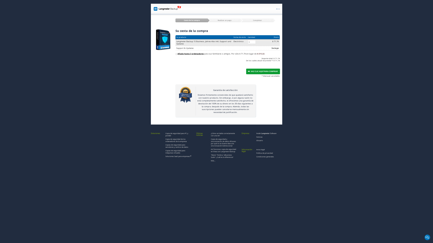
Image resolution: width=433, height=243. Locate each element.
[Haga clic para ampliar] (163, 37)
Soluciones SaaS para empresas (177, 156)
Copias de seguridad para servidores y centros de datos (176, 146)
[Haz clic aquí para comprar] (249, 71)
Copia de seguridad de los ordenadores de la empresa (176, 140)
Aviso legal (260, 149)
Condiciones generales (265, 156)
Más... (213, 161)
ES (279, 9)
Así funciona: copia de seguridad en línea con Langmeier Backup (223, 150)
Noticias (259, 137)
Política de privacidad (264, 153)
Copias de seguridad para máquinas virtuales (175, 151)
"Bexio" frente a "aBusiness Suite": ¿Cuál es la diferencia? (222, 156)
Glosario (259, 140)
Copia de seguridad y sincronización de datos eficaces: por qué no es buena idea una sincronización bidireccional (223, 142)
